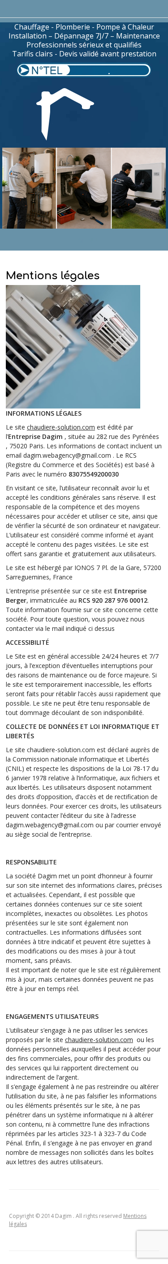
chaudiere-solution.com (61, 427)
